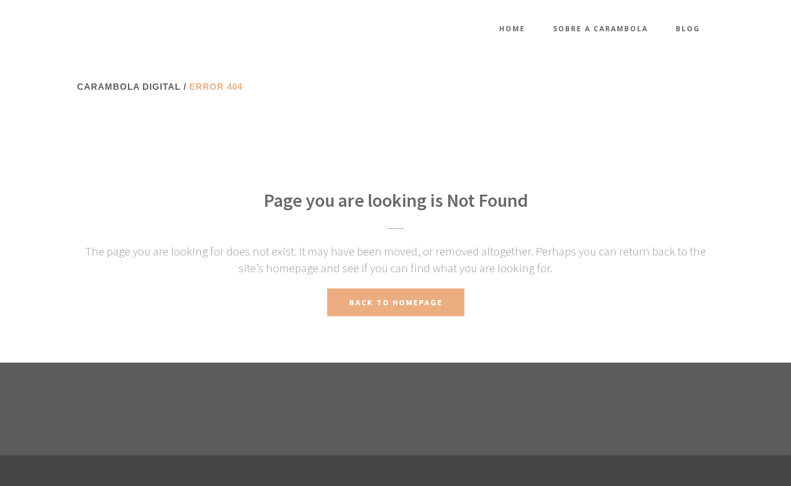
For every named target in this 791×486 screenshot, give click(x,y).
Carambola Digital (129, 87)
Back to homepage (395, 302)
